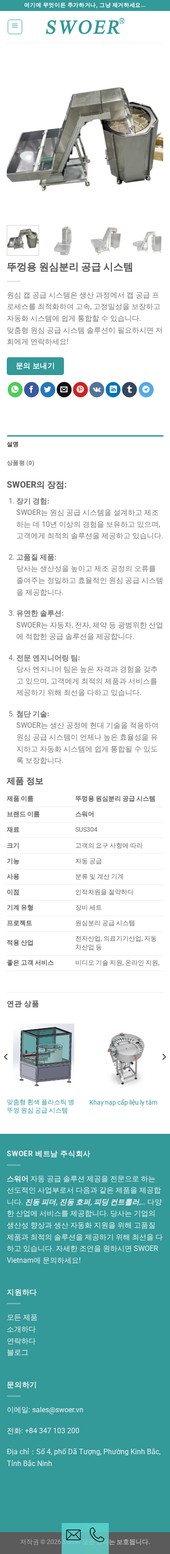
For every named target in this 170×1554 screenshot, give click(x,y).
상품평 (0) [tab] (20, 462)
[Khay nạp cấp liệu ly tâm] (126, 1056)
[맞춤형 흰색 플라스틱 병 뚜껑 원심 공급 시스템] (44, 1056)
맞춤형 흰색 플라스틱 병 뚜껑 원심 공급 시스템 (40, 1106)
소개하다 (21, 1329)
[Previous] (21, 139)
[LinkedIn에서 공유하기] (113, 389)
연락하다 (21, 1341)
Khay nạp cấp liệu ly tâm (123, 1102)
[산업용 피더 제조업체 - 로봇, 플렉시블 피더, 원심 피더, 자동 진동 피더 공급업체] (85, 27)
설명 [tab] (13, 444)
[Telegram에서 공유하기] (146, 389)
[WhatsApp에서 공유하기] (15, 389)
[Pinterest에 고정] (80, 389)
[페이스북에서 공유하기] (31, 389)
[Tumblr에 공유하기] (129, 389)
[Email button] (73, 1538)
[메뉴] (15, 27)
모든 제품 (22, 1317)
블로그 (18, 1352)
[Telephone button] (97, 1538)
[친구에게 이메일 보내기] (64, 389)
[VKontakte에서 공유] (96, 389)
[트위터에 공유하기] (47, 389)
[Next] (149, 139)
